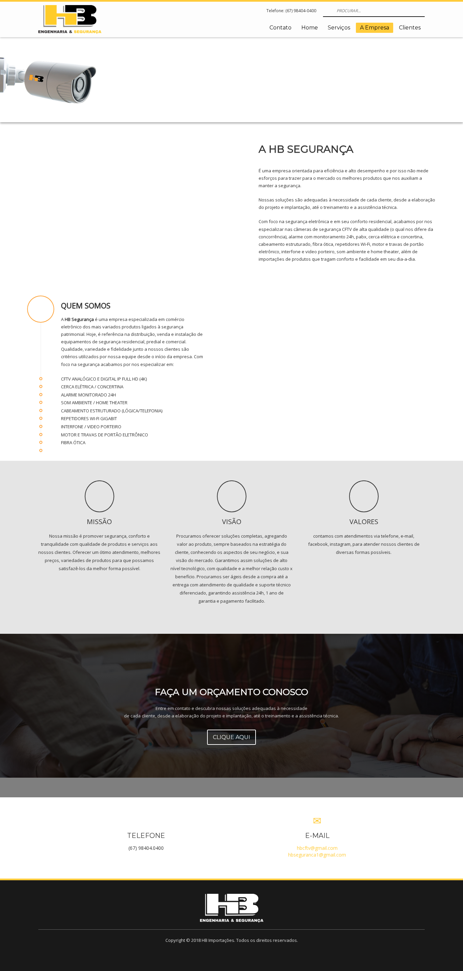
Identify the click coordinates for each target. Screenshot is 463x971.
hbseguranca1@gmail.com (317, 854)
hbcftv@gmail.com (317, 848)
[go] (327, 10)
